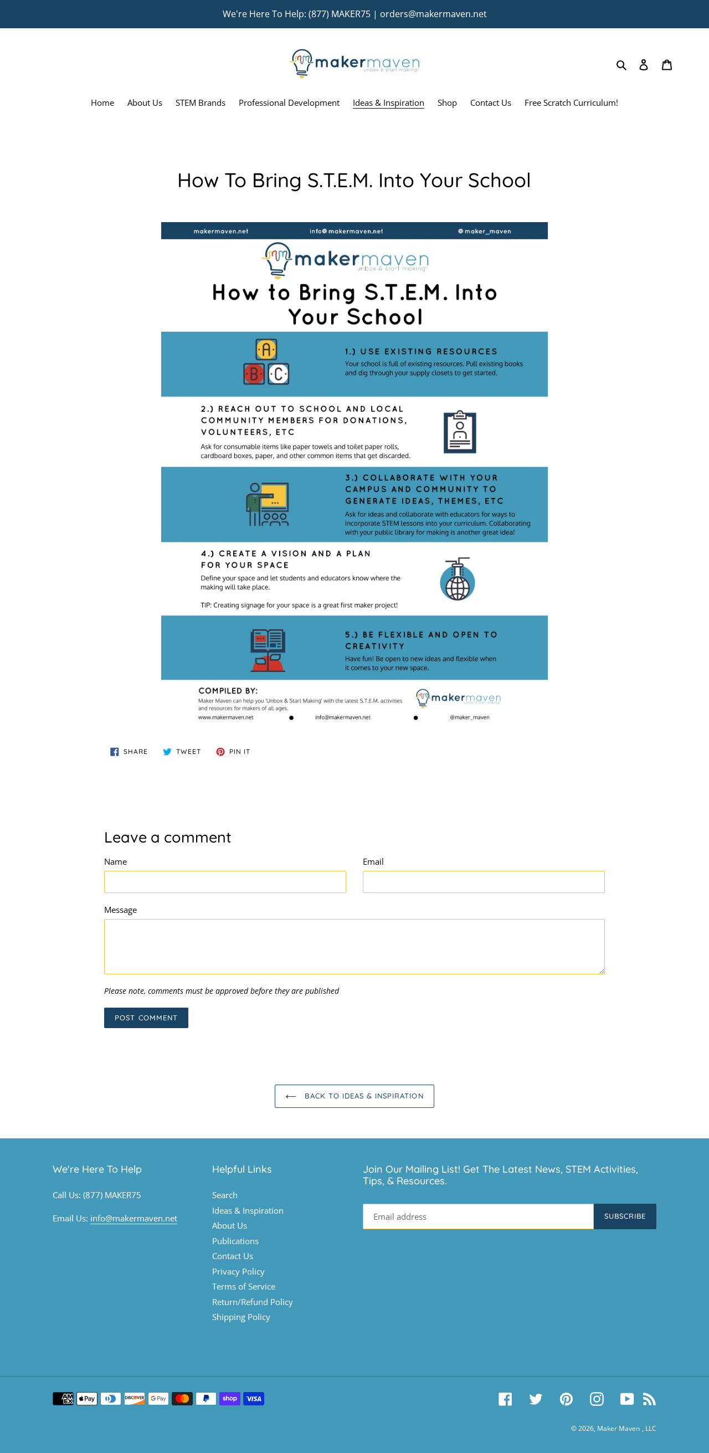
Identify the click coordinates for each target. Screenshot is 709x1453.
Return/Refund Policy (252, 1301)
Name (115, 861)
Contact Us (232, 1255)
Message (120, 909)
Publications (235, 1240)
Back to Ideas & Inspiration (362, 1095)
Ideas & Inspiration (248, 1210)
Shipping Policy (241, 1316)
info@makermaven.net (133, 1218)
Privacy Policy (238, 1271)
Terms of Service (243, 1286)
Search (225, 1194)
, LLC (649, 1428)
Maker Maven (618, 1428)
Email (373, 861)
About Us (229, 1225)
